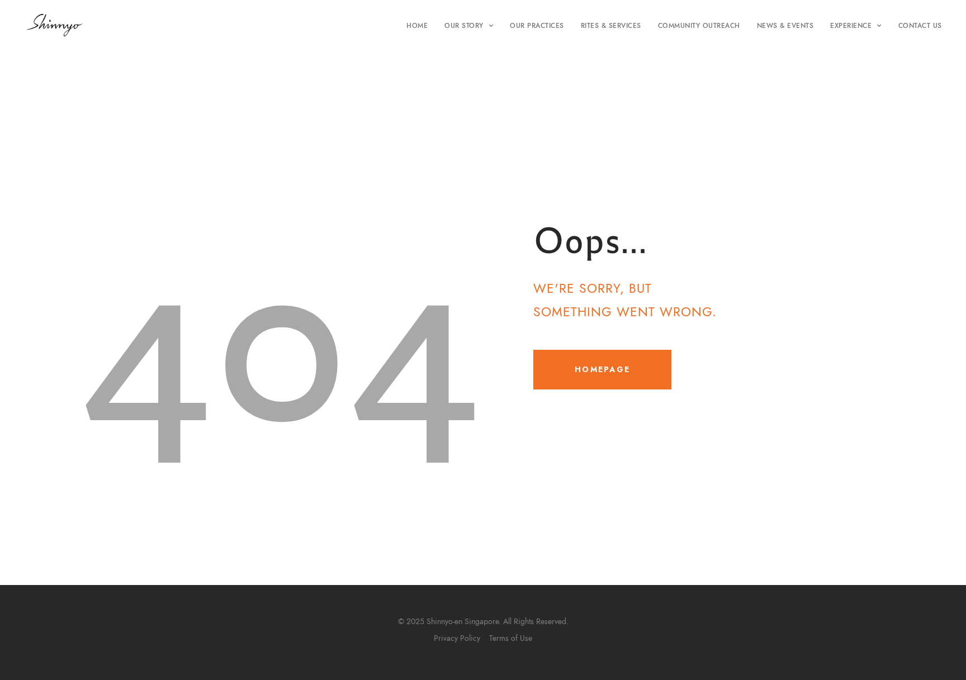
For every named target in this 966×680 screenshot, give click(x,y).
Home (417, 25)
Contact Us (920, 25)
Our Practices (537, 25)
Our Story (464, 25)
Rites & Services (611, 25)
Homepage (602, 369)
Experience (851, 25)
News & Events (785, 25)
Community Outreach (699, 25)
